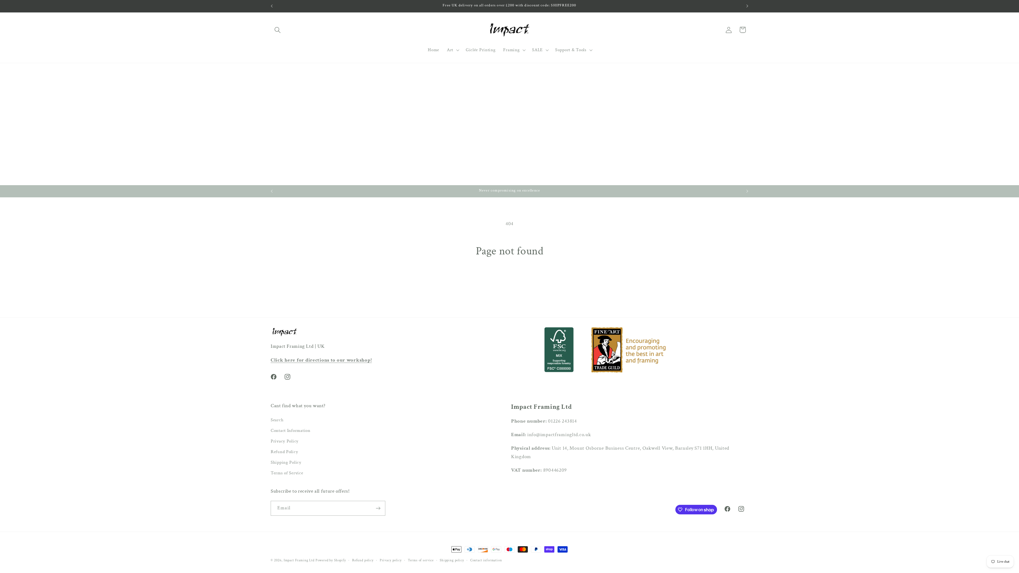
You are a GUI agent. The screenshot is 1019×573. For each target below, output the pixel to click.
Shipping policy (452, 560)
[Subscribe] (378, 508)
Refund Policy (284, 452)
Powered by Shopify (331, 560)
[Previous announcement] (272, 6)
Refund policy (363, 560)
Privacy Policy (285, 441)
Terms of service (421, 560)
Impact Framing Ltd (299, 560)
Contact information (486, 560)
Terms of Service (287, 473)
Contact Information (290, 430)
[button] (278, 30)
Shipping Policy (286, 462)
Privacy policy (391, 560)
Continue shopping (509, 282)
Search (277, 420)
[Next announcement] (747, 6)
